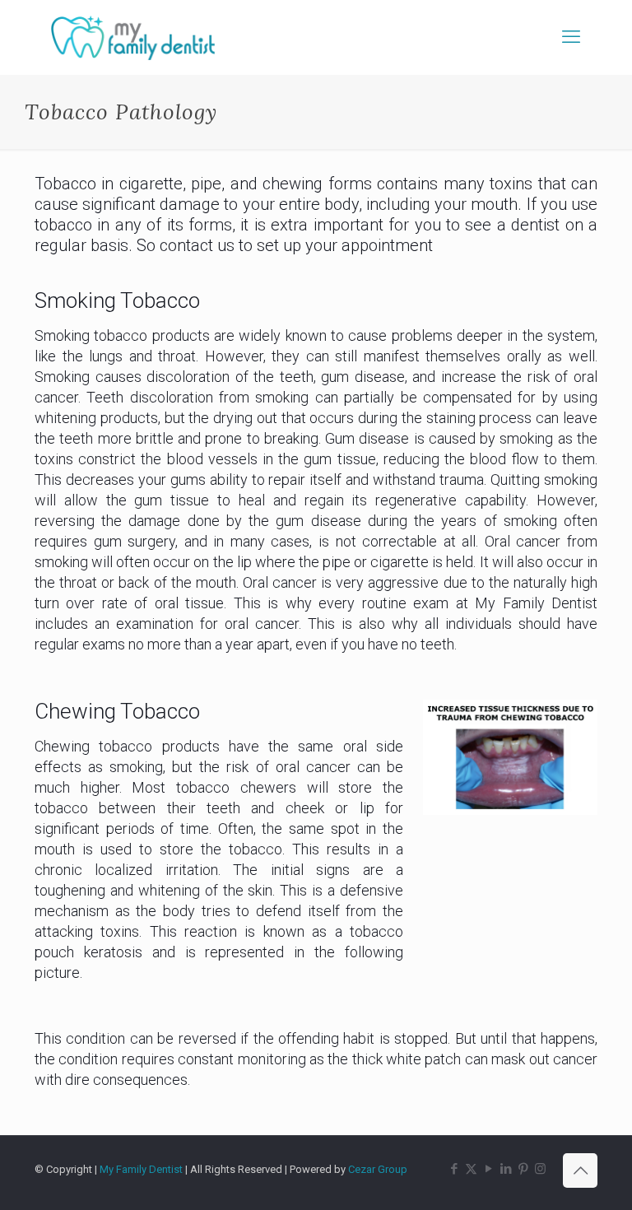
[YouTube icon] (488, 1168)
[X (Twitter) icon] (471, 1168)
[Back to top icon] (580, 1170)
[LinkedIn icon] (506, 1168)
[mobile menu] (571, 37)
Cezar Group (377, 1169)
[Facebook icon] (454, 1168)
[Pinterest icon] (523, 1168)
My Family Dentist (142, 1169)
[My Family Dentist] (133, 37)
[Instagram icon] (540, 1168)
